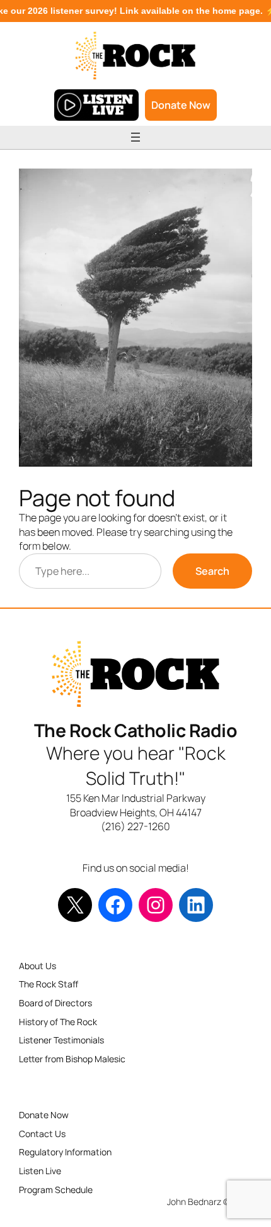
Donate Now (180, 105)
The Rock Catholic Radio (136, 730)
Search (212, 571)
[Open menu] (135, 137)
